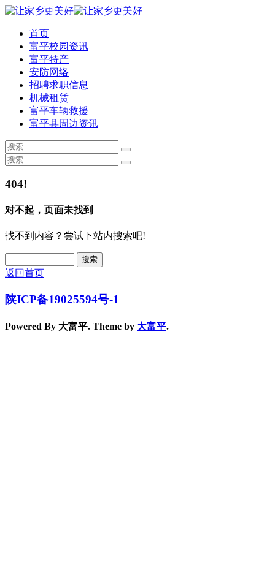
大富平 (151, 326)
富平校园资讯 (58, 46)
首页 (39, 33)
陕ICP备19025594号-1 (62, 299)
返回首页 (24, 273)
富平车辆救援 (58, 110)
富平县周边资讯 (63, 123)
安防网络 (49, 72)
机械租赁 (49, 98)
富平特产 (49, 59)
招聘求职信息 (58, 85)
